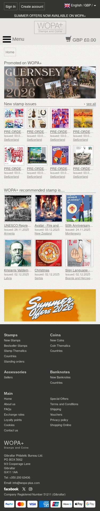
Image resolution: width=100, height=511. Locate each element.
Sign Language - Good (81, 270)
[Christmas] (49, 253)
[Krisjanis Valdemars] (18, 253)
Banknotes (60, 372)
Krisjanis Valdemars (18, 270)
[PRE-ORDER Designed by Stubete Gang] (14, 155)
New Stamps (12, 340)
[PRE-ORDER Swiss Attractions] (14, 118)
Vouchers (56, 414)
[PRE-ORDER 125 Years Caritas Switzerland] (60, 118)
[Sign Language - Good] (79, 253)
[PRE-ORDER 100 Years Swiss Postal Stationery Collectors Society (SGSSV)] (83, 155)
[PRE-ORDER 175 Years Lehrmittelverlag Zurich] (60, 155)
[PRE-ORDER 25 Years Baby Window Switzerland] (37, 155)
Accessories (15, 372)
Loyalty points (13, 419)
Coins (55, 335)
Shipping (55, 409)
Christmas (42, 270)
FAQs (7, 409)
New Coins (57, 340)
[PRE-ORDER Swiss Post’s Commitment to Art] (83, 118)
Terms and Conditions (64, 404)
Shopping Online (60, 425)
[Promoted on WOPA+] (50, 305)
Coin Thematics (60, 345)
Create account (32, 6)
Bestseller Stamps (15, 345)
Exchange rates (14, 414)
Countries (10, 356)
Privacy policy (59, 419)
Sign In (11, 6)
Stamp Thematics (15, 350)
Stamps (11, 335)
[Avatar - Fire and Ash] (49, 208)
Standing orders (14, 361)
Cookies (9, 425)
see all (91, 104)
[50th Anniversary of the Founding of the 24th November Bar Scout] (79, 208)
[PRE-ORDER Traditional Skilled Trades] (37, 118)
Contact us (11, 430)
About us (9, 404)
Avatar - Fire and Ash (50, 225)
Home (8, 398)
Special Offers (59, 398)
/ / (82, 5)
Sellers (8, 377)
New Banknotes (60, 377)
